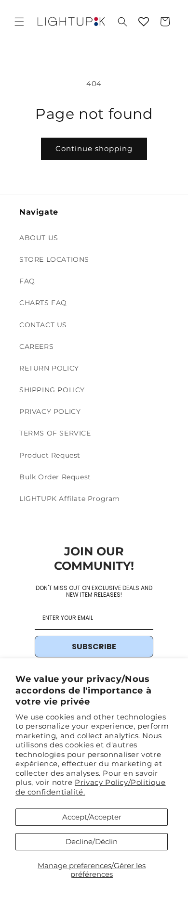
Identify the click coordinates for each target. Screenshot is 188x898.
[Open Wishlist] (143, 21)
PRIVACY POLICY (50, 411)
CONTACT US (43, 325)
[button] (19, 21)
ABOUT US (38, 237)
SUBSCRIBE (94, 646)
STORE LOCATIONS (54, 259)
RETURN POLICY (49, 368)
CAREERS (36, 346)
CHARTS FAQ (43, 302)
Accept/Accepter (91, 816)
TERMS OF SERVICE (55, 433)
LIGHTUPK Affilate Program (69, 498)
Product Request (50, 455)
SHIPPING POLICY (52, 389)
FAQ (27, 281)
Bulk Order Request (55, 477)
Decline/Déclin (92, 841)
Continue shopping (94, 148)
